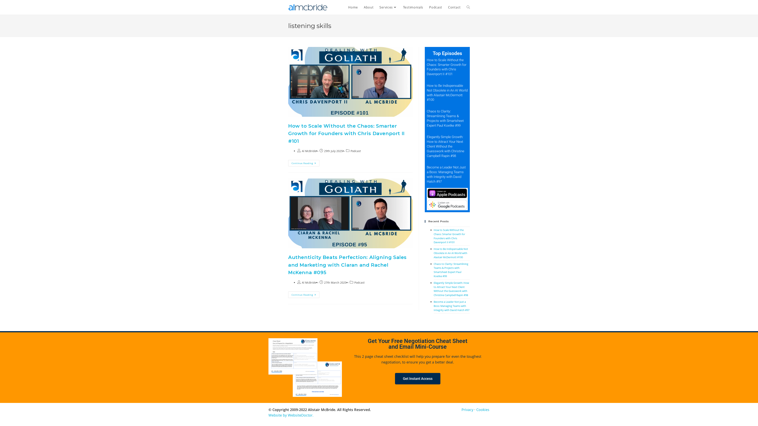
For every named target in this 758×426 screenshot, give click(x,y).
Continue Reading (305, 162)
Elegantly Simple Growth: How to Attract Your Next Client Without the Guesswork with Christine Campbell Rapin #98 (445, 146)
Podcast (356, 151)
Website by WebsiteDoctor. (290, 415)
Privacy (467, 409)
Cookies (482, 409)
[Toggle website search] (468, 7)
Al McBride (309, 151)
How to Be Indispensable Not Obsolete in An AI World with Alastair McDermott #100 (451, 253)
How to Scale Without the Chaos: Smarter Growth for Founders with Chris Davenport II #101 (346, 133)
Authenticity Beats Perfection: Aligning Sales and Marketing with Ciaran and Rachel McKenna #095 (347, 264)
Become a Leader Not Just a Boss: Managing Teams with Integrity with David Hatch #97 (451, 306)
